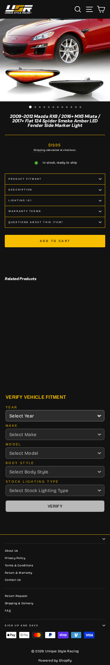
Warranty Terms (24, 211)
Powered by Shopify (55, 660)
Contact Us (13, 580)
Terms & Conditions (19, 565)
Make (12, 425)
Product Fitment (25, 178)
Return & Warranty (18, 573)
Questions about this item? (35, 222)
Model (13, 444)
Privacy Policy (15, 558)
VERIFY (55, 506)
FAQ (8, 610)
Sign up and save (21, 625)
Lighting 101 (20, 200)
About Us (11, 551)
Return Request (16, 596)
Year (11, 407)
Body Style (20, 463)
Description (20, 189)
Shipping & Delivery (19, 603)
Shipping (39, 150)
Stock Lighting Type (32, 481)
